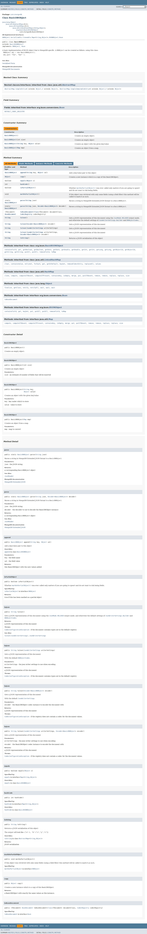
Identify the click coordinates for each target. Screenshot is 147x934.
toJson (23, 218)
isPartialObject (27, 188)
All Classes (5, 6)
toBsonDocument (26, 212)
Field (17, 9)
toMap (53, 252)
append (23, 172)
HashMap (49, 272)
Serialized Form (8, 63)
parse (22, 200)
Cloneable (27, 37)
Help (47, 2)
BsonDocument (10, 214)
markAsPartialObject (29, 194)
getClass (17, 288)
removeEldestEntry (75, 264)
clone (6, 276)
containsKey (56, 276)
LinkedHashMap (52, 260)
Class (36, 212)
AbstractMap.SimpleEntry (15, 89)
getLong (99, 250)
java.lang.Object (9, 22)
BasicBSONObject (16, 44)
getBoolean (27, 250)
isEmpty (66, 276)
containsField (10, 250)
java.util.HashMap (16, 26)
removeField (44, 252)
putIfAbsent (88, 276)
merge (74, 276)
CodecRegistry (26, 214)
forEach (37, 264)
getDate (48, 250)
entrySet (28, 264)
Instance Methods (44, 164)
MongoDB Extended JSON (14, 482)
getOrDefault (52, 264)
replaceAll (89, 264)
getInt (84, 250)
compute (14, 276)
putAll (27, 252)
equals (23, 181)
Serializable (16, 37)
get (19, 250)
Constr (23, 9)
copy (22, 177)
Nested (11, 9)
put (79, 276)
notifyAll (34, 288)
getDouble (65, 250)
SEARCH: (119, 7)
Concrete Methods (63, 164)
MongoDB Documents (11, 69)
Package (12, 2)
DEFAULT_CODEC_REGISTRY (14, 111)
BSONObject (53, 37)
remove (97, 276)
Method (31, 9)
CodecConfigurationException (16, 630)
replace (112, 276)
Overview (4, 2)
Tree (26, 2)
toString (24, 238)
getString (8, 252)
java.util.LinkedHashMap (23, 28)
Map (33, 37)
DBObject (6, 37)
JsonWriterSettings (35, 228)
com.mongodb (16, 14)
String (36, 28)
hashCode (24, 184)
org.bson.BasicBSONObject (27, 30)
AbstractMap (68, 85)
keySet (62, 264)
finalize (8, 288)
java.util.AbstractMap (14, 24)
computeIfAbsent (26, 276)
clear (6, 264)
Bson (61, 37)
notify (25, 288)
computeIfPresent (42, 276)
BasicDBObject (10, 135)
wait (42, 288)
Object (41, 28)
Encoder (30, 224)
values (98, 264)
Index (42, 2)
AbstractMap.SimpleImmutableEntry (74, 89)
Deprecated (33, 2)
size (127, 276)
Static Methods (26, 164)
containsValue (17, 264)
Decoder (41, 206)
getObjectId (118, 250)
